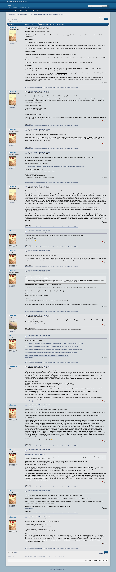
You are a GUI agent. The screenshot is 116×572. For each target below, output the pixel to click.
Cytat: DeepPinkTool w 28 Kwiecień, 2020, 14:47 (35, 454)
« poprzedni (101, 17)
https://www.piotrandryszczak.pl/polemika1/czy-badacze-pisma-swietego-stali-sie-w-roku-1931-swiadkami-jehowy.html (53, 346)
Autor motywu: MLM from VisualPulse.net (58, 569)
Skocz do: (86, 560)
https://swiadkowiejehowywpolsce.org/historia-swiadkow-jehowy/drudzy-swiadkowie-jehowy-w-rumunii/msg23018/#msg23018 (54, 166)
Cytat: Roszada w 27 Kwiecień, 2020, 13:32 (34, 275)
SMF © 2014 (57, 568)
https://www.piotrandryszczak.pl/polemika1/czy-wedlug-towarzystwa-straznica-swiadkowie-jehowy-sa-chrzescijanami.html (53, 349)
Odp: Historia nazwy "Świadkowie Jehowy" (39, 27)
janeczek (13, 315)
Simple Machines (63, 568)
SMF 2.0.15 (52, 568)
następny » (106, 17)
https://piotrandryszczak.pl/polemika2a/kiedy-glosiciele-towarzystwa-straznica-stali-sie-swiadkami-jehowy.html (51, 352)
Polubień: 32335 (12, 43)
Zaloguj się (15, 1)
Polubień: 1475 (12, 331)
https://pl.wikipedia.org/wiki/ (31, 323)
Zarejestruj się (23, 1)
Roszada (13, 27)
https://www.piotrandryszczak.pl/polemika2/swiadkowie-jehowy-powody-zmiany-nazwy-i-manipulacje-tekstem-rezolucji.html (54, 343)
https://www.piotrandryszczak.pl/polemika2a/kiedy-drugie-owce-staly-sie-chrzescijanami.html (47, 355)
